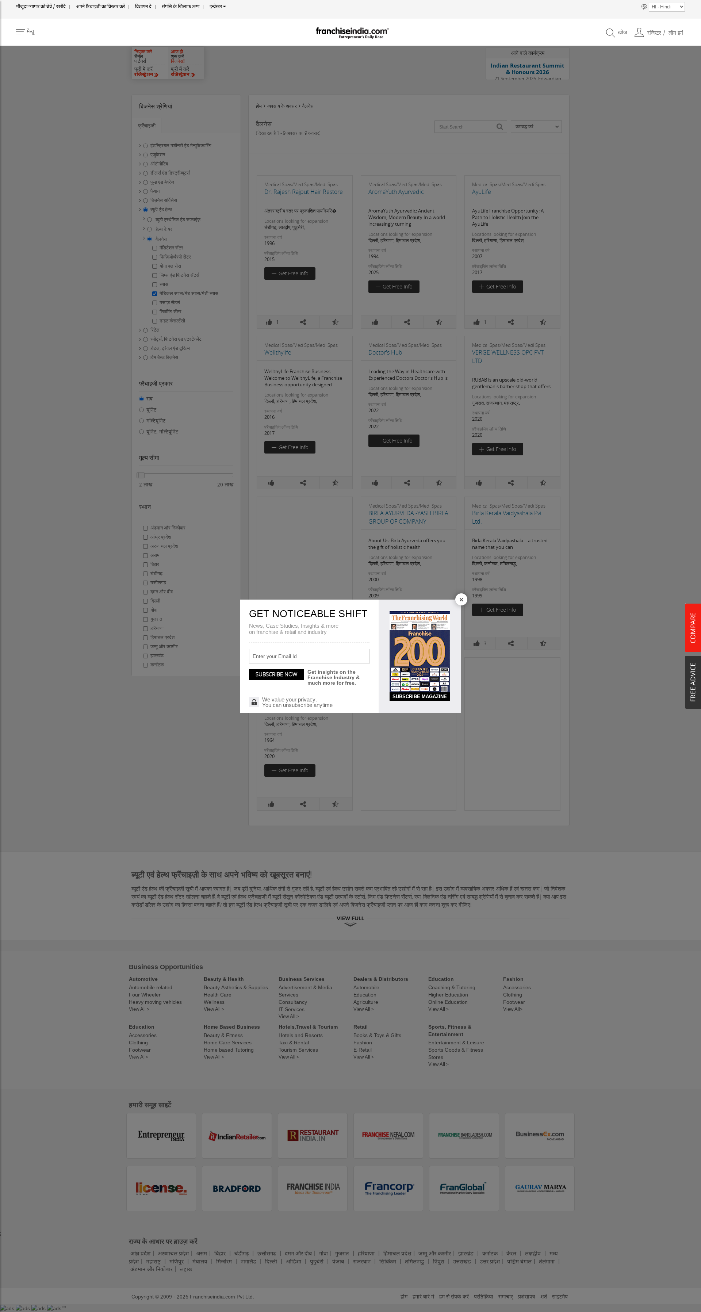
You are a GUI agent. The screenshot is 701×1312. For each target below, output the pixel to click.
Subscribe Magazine (419, 696)
